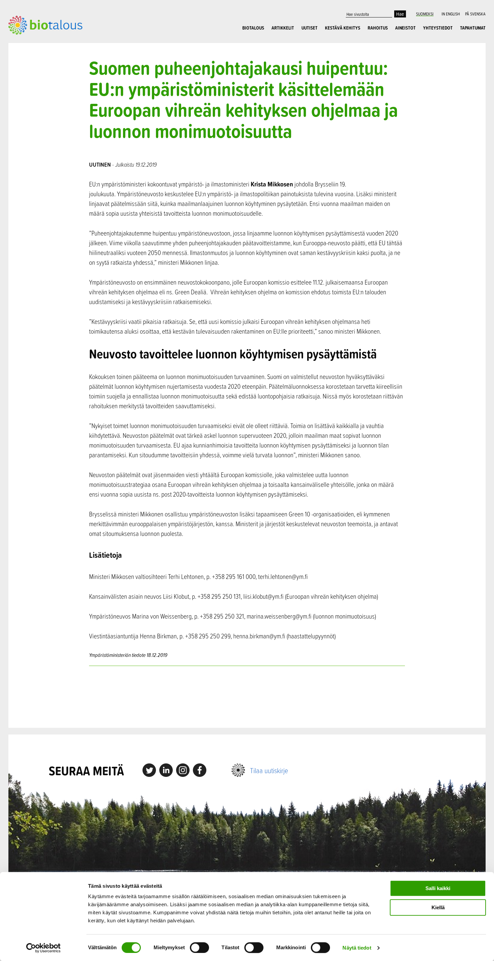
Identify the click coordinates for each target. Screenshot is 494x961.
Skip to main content (32, 42)
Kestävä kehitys (342, 28)
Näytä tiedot (356, 948)
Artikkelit (283, 28)
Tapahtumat (473, 28)
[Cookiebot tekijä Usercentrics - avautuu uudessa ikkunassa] (43, 948)
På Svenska (475, 14)
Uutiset (309, 28)
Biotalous (253, 28)
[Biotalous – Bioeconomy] (45, 24)
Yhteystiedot (438, 28)
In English (451, 14)
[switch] (199, 947)
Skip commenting (247, 697)
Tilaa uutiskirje (269, 770)
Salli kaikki (437, 888)
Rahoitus (378, 28)
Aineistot (405, 28)
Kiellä (438, 907)
